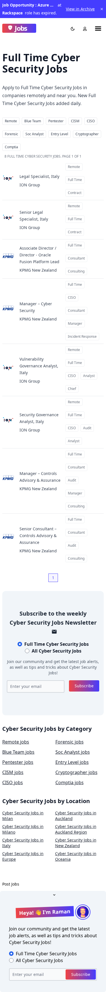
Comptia (11, 147)
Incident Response (82, 336)
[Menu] (98, 28)
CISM (75, 121)
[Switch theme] (71, 28)
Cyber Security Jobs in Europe (23, 856)
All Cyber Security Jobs (56, 651)
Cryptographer (87, 134)
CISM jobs (12, 772)
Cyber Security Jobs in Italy (23, 842)
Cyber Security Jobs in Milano (23, 829)
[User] (83, 28)
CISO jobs (12, 782)
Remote (11, 121)
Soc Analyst (34, 134)
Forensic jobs (69, 742)
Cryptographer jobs (76, 772)
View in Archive (80, 9)
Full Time (75, 179)
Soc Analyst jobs (72, 752)
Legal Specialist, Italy (39, 176)
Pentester (56, 121)
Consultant (76, 258)
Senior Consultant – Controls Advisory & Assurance (38, 535)
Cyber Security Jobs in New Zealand (75, 842)
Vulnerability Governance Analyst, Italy (39, 365)
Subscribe (84, 685)
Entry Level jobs (72, 762)
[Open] (53, 894)
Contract (74, 192)
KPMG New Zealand (38, 270)
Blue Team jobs (18, 752)
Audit (87, 428)
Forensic (11, 134)
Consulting (76, 271)
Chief (72, 388)
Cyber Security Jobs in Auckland (75, 815)
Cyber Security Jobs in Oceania (75, 856)
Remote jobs (15, 742)
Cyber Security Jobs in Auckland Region (75, 829)
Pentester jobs (17, 762)
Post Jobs (10, 884)
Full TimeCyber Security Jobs (56, 644)
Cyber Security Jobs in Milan (23, 815)
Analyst (89, 375)
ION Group (30, 185)
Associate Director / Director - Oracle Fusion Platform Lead (39, 254)
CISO (91, 121)
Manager (75, 323)
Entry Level (59, 134)
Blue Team (32, 121)
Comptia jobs (69, 782)
